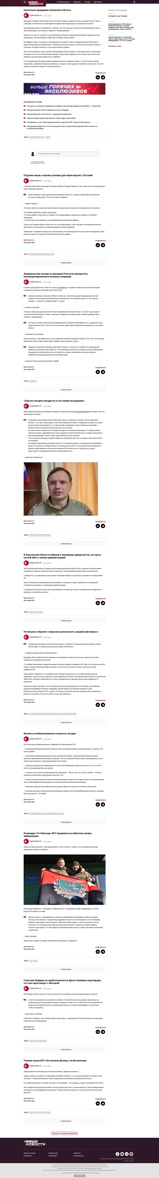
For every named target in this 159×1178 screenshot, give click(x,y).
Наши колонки (29, 1153)
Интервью (28, 1156)
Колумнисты (79, 1156)
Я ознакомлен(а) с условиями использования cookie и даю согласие (80, 1173)
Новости (77, 1153)
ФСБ (40, 612)
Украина (73, 714)
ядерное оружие (40, 1041)
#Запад (87, 2)
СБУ (31, 612)
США (48, 137)
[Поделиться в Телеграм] (103, 77)
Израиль (65, 714)
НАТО (36, 1112)
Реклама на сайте (114, 46)
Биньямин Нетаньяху (37, 714)
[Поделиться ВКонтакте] (98, 77)
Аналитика (53, 1156)
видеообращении (82, 412)
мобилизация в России (51, 814)
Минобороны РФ (35, 814)
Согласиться (79, 1175)
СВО (52, 254)
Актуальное (53, 1153)
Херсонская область (43, 535)
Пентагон (33, 381)
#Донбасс (98, 2)
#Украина (77, 2)
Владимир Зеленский (37, 137)
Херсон (32, 535)
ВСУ (47, 254)
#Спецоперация (63, 2)
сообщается (62, 287)
